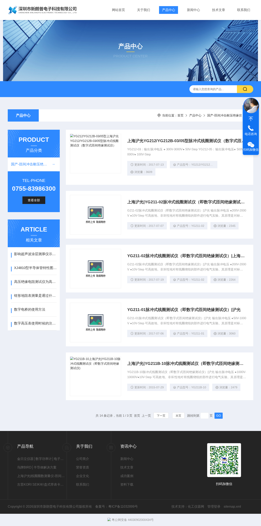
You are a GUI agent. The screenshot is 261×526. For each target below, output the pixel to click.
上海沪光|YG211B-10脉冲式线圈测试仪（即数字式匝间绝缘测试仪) (186, 363)
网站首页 (118, 10)
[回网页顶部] (251, 119)
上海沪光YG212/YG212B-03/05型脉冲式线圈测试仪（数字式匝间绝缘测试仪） (186, 140)
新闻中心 (193, 10)
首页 (180, 115)
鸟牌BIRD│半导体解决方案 (36, 467)
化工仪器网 (196, 506)
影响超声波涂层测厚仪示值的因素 (35, 254)
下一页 (161, 415)
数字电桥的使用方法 (29, 309)
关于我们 (143, 10)
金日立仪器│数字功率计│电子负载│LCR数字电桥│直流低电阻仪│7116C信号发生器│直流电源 (42, 459)
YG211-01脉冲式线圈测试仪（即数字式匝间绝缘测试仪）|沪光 (184, 309)
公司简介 (82, 459)
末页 (178, 415)
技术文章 (218, 10)
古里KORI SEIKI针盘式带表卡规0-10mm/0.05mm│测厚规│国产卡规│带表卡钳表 (42, 484)
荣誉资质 (82, 467)
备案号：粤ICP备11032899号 (116, 506)
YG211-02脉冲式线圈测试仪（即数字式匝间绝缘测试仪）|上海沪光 (186, 256)
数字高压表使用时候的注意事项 (35, 323)
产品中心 (168, 10)
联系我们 (243, 10)
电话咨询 (251, 134)
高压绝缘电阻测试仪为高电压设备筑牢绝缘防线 (35, 282)
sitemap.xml (232, 506)
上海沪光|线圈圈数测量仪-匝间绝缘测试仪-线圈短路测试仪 (42, 476)
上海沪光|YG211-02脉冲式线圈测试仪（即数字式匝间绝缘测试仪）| (186, 202)
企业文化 (82, 476)
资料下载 (126, 484)
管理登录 (213, 506)
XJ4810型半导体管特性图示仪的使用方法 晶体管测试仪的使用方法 (35, 268)
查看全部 (34, 200)
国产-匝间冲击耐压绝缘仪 (224, 115)
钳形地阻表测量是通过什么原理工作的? (35, 296)
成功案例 (126, 476)
